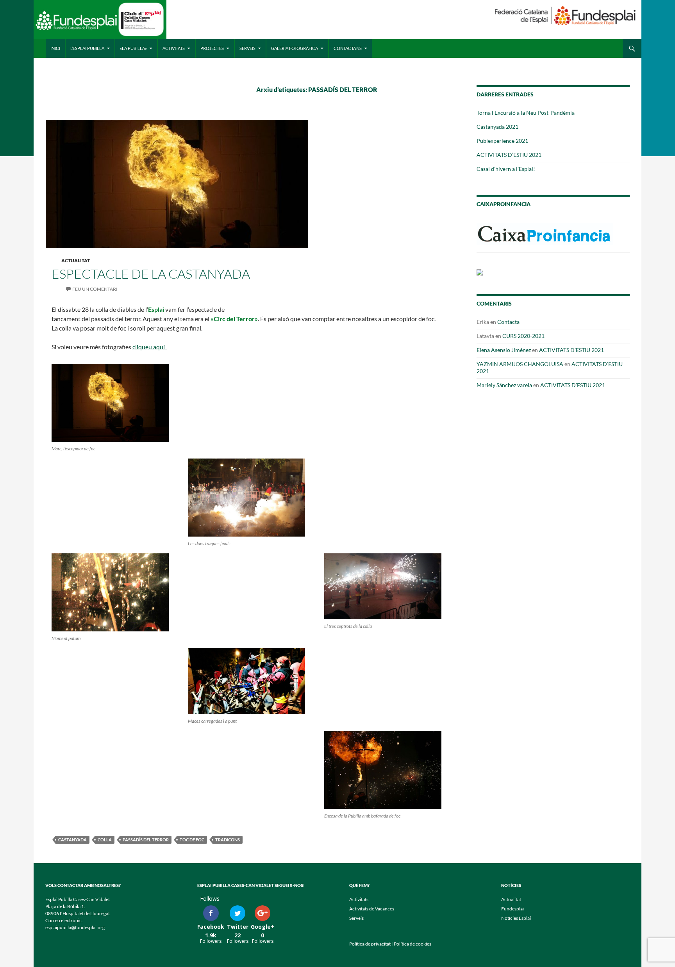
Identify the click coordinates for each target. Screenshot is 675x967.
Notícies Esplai (516, 918)
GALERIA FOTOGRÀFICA (294, 48)
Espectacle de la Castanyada (151, 274)
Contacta (508, 321)
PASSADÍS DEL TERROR (146, 839)
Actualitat (75, 260)
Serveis (356, 918)
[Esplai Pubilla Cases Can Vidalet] (100, 22)
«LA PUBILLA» (133, 48)
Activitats (358, 899)
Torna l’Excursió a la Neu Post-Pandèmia (526, 112)
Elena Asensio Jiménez (504, 350)
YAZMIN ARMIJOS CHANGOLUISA (520, 364)
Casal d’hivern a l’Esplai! (506, 168)
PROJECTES (212, 48)
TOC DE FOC (192, 839)
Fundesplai (512, 909)
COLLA (105, 839)
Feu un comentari (95, 289)
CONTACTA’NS (348, 48)
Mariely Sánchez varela (504, 385)
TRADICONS (227, 839)
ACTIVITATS (173, 48)
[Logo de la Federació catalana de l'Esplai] (565, 14)
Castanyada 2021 (497, 126)
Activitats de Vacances (371, 909)
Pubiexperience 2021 (502, 140)
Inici (55, 48)
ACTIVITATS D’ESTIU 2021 (509, 154)
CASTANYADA (72, 839)
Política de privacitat (370, 944)
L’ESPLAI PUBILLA (87, 48)
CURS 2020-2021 (523, 335)
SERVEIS (247, 48)
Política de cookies (412, 944)
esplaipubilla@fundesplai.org (75, 927)
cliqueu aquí (149, 346)
